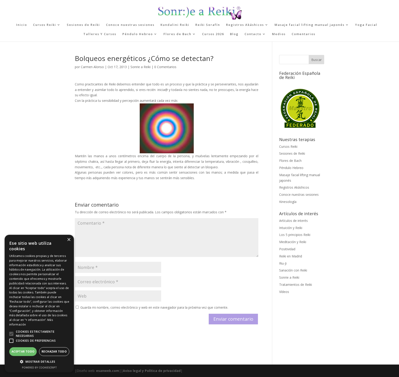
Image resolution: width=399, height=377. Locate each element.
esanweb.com (107, 370)
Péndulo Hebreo (137, 34)
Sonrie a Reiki (140, 67)
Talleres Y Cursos (99, 34)
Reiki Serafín (207, 25)
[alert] (39, 303)
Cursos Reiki (44, 25)
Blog (234, 34)
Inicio (21, 25)
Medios (279, 34)
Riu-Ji (283, 263)
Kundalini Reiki (174, 25)
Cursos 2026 (213, 34)
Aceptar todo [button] (23, 351)
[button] (11, 333)
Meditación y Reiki (292, 242)
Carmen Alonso (92, 67)
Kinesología (287, 201)
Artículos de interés (293, 220)
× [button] (68, 239)
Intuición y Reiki (290, 228)
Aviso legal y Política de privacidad (152, 370)
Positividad (287, 249)
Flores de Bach (177, 34)
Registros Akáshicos (245, 25)
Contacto (253, 34)
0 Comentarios (165, 67)
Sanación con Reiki (293, 270)
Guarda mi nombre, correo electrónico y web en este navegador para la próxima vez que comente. (154, 307)
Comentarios (303, 34)
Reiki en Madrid (290, 256)
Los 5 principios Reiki (294, 234)
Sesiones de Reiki (83, 25)
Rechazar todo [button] (54, 351)
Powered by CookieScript (39, 367)
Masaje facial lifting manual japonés (310, 25)
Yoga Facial (366, 25)
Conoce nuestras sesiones (130, 25)
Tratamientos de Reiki (295, 284)
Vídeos (284, 292)
